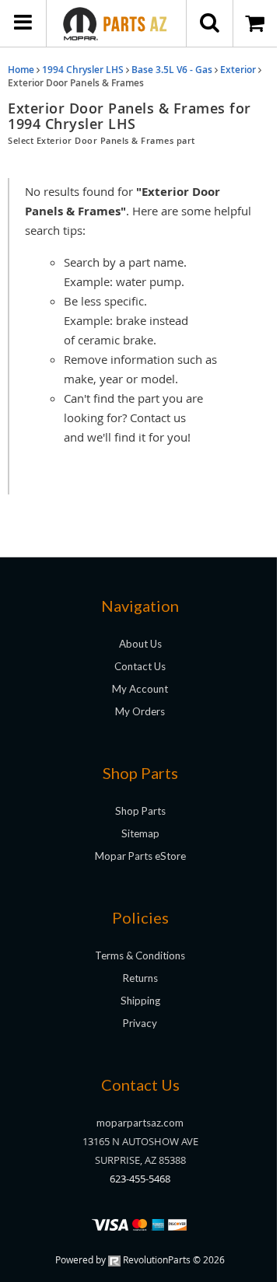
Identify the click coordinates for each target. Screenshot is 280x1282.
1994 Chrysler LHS (83, 69)
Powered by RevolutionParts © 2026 (140, 1259)
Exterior (238, 69)
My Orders (140, 711)
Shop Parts (140, 811)
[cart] (256, 23)
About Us (140, 644)
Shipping (140, 1000)
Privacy (140, 1023)
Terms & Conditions (140, 955)
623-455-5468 (140, 1179)
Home (21, 69)
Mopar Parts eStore (140, 856)
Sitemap (140, 833)
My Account (140, 689)
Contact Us (140, 666)
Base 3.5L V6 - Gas (171, 69)
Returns (140, 978)
